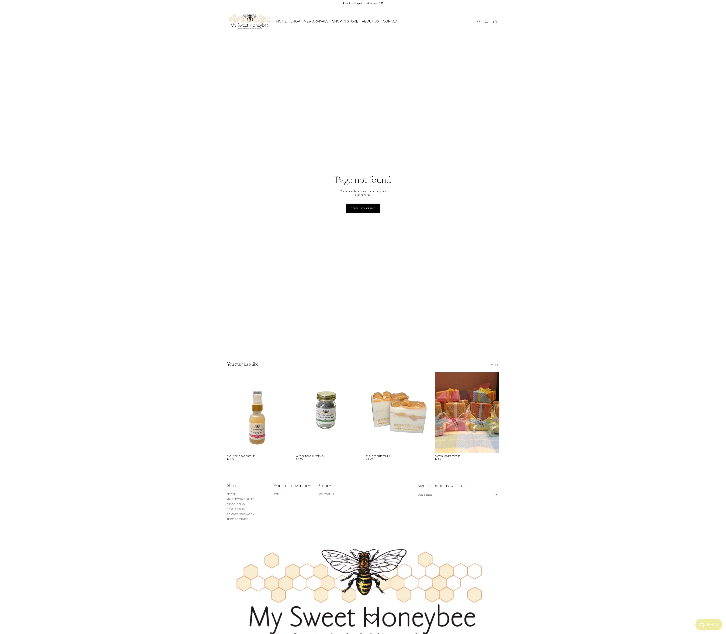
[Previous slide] (371, 412)
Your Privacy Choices (240, 499)
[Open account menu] (486, 21)
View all (495, 364)
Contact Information (240, 514)
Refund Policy (236, 509)
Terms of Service (237, 519)
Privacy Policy (236, 504)
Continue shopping (363, 208)
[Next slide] (424, 412)
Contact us (326, 494)
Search (231, 494)
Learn (276, 494)
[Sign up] (496, 495)
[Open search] (479, 21)
